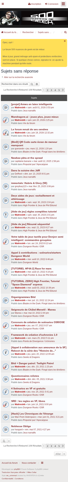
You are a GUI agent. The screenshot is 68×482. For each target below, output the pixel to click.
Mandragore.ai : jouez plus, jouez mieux (35, 116)
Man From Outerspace (25, 417)
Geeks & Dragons (31, 357)
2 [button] (47, 90)
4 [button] (55, 90)
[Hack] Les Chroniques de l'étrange (32, 413)
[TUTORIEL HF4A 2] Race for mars (31, 268)
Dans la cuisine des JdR (25, 170)
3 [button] (51, 90)
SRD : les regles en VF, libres (28, 401)
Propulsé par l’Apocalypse (35, 164)
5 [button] (59, 90)
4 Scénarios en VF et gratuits (28, 388)
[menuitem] (65, 32)
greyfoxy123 (21, 186)
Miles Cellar (31, 472)
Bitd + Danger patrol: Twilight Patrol (32, 363)
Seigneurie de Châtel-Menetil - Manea (33, 309)
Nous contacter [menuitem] (29, 463)
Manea (18, 313)
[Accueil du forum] (34, 18)
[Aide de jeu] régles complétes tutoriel (34, 211)
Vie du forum (29, 123)
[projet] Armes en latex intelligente (31, 104)
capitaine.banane (23, 161)
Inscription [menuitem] (36, 4)
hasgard (19, 429)
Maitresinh (20, 107)
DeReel (18, 174)
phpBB (17, 469)
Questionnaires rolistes (25, 375)
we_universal (11, 475)
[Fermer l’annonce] (64, 41)
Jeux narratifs (29, 110)
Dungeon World (30, 262)
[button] (63, 90)
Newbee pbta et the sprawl (27, 157)
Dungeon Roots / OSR (33, 246)
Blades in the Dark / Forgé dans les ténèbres (44, 152)
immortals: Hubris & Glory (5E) (29, 183)
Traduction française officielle (13, 472)
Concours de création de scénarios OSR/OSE (38, 322)
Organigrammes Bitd (23, 297)
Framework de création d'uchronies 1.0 (34, 334)
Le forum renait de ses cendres (29, 129)
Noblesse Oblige (21, 426)
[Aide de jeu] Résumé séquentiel (30, 224)
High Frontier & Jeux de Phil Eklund (40, 205)
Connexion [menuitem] (53, 4)
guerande (19, 148)
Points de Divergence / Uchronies (39, 341)
